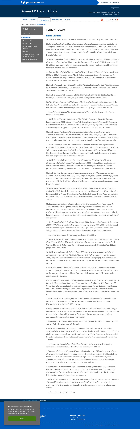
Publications (33, 24)
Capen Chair (24, 24)
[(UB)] (60, 3)
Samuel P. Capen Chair (39, 11)
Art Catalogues (27, 40)
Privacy (110, 425)
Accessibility (116, 425)
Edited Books (26, 37)
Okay (22, 418)
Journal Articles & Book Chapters (29, 47)
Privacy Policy (24, 413)
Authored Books (27, 34)
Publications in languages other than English (30, 55)
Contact (115, 9)
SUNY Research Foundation (110, 2)
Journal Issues (26, 43)
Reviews (25, 51)
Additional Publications (29, 59)
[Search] (102, 19)
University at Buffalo (93, 425)
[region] (22, 413)
